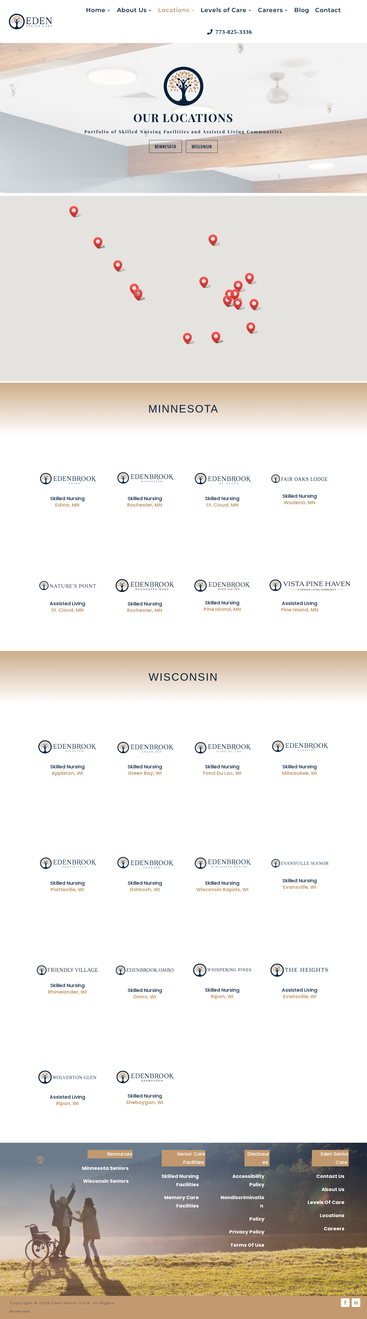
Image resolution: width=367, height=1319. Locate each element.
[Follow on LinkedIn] (356, 1302)
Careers (270, 10)
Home (96, 10)
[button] (252, 328)
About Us (132, 10)
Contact (328, 10)
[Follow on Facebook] (345, 1302)
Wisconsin (202, 146)
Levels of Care (224, 10)
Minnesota (165, 146)
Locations (173, 10)
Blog (301, 10)
